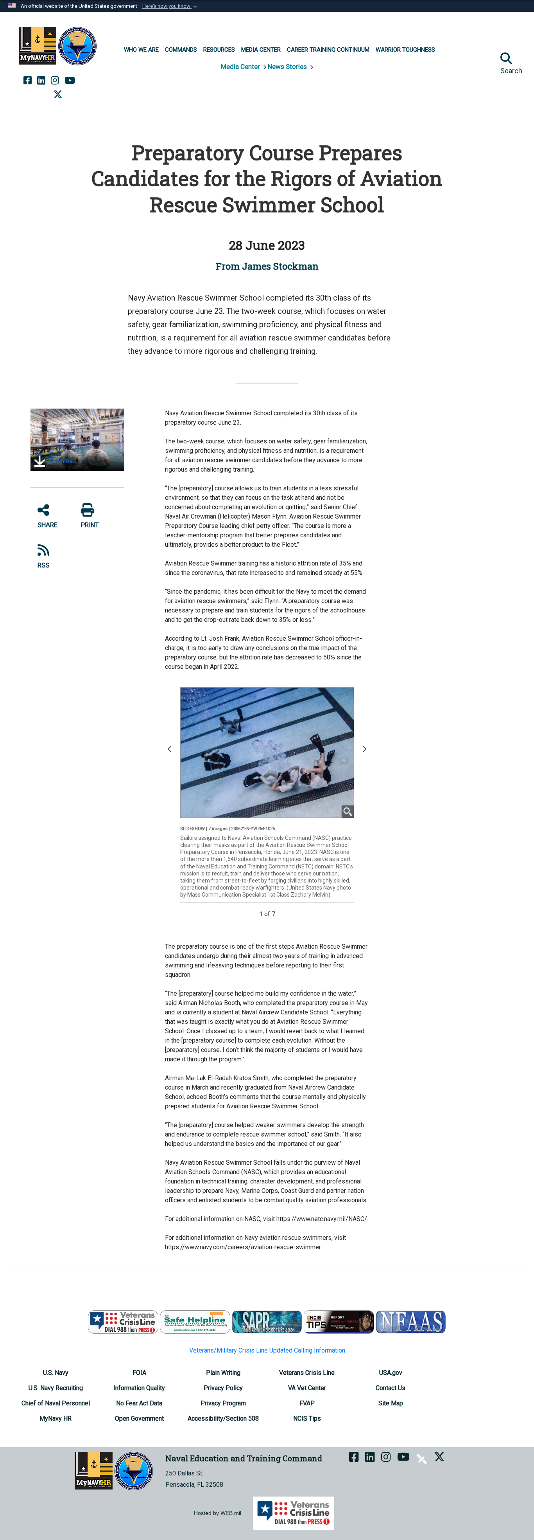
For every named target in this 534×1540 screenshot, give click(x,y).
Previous (171, 752)
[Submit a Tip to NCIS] (339, 1321)
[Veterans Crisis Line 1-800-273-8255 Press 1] (123, 1321)
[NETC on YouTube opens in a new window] (70, 80)
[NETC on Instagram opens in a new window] (55, 80)
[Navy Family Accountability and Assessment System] (411, 1321)
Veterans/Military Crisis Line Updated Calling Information (267, 1350)
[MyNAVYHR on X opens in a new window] (58, 94)
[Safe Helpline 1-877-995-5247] (195, 1321)
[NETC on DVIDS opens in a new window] (86, 80)
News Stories (288, 66)
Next (366, 752)
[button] (170, 6)
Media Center (241, 66)
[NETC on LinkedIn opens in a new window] (41, 80)
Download (61, 461)
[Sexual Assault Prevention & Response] (267, 1321)
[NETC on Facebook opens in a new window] (27, 80)
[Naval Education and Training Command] (57, 46)
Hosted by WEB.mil (217, 1513)
